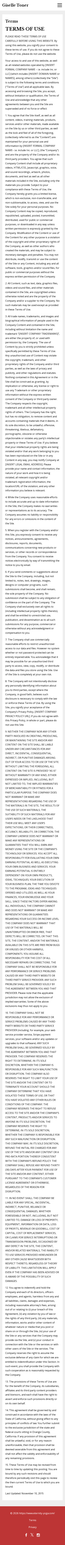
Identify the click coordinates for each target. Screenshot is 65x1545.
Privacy (33, 1527)
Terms (32, 1520)
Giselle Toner (15, 5)
